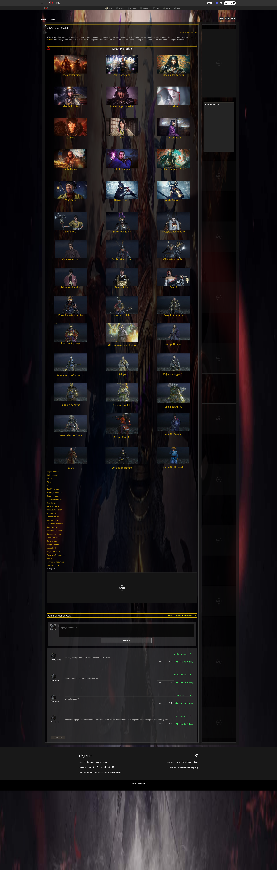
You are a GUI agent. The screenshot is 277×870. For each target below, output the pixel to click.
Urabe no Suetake (122, 405)
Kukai (70, 467)
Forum (92, 762)
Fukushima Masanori (55, 523)
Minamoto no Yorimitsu (70, 375)
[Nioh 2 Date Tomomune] (173, 304)
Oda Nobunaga (70, 259)
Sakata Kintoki (122, 437)
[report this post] (190, 654)
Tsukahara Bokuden (54, 499)
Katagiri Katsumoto (54, 534)
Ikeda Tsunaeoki (53, 506)
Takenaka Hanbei (71, 287)
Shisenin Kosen (53, 496)
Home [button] (110, 8)
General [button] (121, 8)
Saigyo (122, 374)
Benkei (49, 558)
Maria (49, 485)
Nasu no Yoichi (122, 315)
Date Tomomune (173, 315)
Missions (50, 39)
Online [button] (157, 8)
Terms (184, 762)
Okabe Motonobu (173, 259)
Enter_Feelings (56, 660)
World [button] (168, 8)
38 (228, 18)
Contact (104, 762)
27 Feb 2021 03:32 (180, 695)
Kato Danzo (51, 503)
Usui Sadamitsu (173, 406)
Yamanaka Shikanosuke (56, 555)
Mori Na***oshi (52, 513)
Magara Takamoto (53, 551)
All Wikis (86, 762)
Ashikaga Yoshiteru (54, 492)
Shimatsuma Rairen (54, 510)
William (49, 482)
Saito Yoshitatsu (122, 231)
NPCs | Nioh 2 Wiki (57, 28)
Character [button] (133, 8)
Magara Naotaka (53, 471)
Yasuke (49, 478)
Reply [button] (190, 662)
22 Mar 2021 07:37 (180, 675)
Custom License (116, 772)
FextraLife (172, 768)
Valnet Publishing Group (190, 768)
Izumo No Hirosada (173, 467)
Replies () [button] (181, 662)
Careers (178, 762)
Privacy (189, 762)
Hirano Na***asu (53, 565)
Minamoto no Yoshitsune (122, 345)
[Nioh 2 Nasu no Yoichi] (122, 304)
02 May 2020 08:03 (180, 716)
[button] (210, 3)
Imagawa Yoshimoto (173, 231)
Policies (195, 762)
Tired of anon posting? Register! (182, 616)
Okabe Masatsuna (122, 259)
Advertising (170, 762)
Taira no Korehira (70, 404)
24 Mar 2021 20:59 (180, 654)
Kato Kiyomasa (52, 520)
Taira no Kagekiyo (71, 343)
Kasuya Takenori (53, 537)
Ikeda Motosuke (53, 516)
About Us (98, 762)
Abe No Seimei (173, 434)
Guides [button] (178, 8)
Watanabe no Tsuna (71, 435)
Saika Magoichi (53, 475)
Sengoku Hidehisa (54, 544)
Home (81, 762)
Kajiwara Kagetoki (173, 374)
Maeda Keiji (51, 548)
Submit (127, 640)
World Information (48, 19)
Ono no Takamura (122, 467)
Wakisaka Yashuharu (55, 530)
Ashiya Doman (173, 344)
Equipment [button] (145, 8)
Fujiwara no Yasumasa (55, 562)
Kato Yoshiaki (52, 527)
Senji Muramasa (53, 489)
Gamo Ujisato (52, 541)
